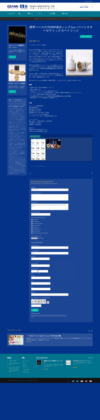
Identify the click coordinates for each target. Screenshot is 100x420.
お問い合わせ (65, 14)
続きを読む (28, 341)
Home (36, 18)
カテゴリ (41, 18)
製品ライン (31, 14)
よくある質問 (54, 14)
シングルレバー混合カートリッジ (40, 166)
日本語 (90, 1)
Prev (89, 331)
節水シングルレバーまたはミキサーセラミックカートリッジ (81, 18)
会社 (20, 14)
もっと (12, 57)
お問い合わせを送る (86, 36)
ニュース (41, 14)
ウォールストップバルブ (15, 171)
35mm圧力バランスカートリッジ (81, 361)
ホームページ (12, 14)
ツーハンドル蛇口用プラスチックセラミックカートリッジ (17, 168)
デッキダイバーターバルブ (16, 169)
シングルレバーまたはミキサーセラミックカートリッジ (56, 18)
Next (92, 331)
